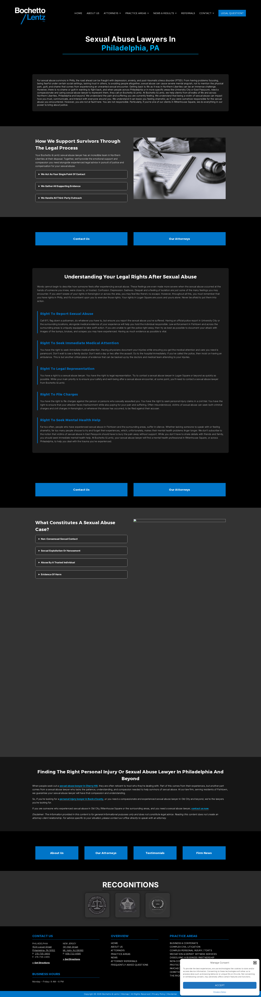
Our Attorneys (179, 238)
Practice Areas (135, 13)
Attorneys (111, 13)
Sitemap (125, 994)
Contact (205, 13)
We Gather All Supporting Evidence (61, 186)
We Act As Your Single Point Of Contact (63, 174)
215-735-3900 (42, 953)
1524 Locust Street (42, 947)
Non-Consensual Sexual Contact (59, 538)
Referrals (188, 13)
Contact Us (81, 238)
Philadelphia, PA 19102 (43, 950)
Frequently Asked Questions (129, 964)
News (114, 957)
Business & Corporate (184, 943)
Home (78, 13)
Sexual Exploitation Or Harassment (60, 550)
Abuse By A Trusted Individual (58, 562)
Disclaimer (172, 994)
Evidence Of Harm (51, 574)
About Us (93, 13)
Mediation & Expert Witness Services (193, 954)
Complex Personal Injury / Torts (191, 950)
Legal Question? (232, 13)
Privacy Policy (219, 992)
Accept (220, 985)
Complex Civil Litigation (185, 947)
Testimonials (155, 852)
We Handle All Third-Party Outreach (61, 197)
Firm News (204, 852)
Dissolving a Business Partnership (192, 957)
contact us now (200, 808)
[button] (254, 962)
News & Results (163, 13)
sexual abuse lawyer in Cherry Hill (79, 785)
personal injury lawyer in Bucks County (81, 799)
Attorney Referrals (124, 961)
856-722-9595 (73, 953)
